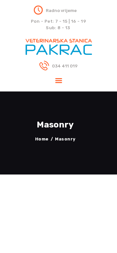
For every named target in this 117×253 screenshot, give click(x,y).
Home (42, 139)
